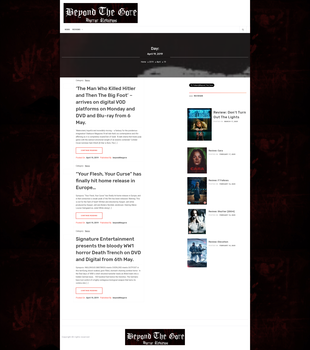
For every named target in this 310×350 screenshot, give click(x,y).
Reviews (76, 29)
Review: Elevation (218, 241)
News (67, 29)
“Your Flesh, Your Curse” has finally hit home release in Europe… (108, 180)
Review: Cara (216, 150)
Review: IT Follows (219, 180)
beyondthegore (120, 157)
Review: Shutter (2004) (222, 211)
